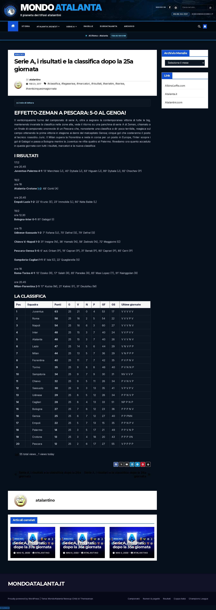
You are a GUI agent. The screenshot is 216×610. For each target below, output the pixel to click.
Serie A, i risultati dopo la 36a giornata (82, 545)
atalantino (35, 79)
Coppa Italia (180, 598)
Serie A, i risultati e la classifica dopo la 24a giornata (115, 474)
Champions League (198, 598)
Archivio (129, 26)
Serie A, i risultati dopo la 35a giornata (132, 545)
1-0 (39, 188)
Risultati (19, 54)
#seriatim (108, 83)
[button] (199, 26)
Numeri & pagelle (151, 598)
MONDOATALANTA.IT (36, 583)
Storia (26, 26)
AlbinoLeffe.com (175, 85)
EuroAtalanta (108, 26)
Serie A (70, 26)
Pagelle (88, 26)
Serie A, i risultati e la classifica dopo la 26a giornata (50, 474)
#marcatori (83, 83)
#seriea (119, 83)
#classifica (54, 83)
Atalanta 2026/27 (47, 26)
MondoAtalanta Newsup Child (62, 598)
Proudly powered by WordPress (24, 598)
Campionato (134, 598)
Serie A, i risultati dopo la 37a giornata (32, 545)
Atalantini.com (173, 102)
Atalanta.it (171, 94)
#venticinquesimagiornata (41, 88)
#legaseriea (68, 83)
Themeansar (86, 598)
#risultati (96, 83)
